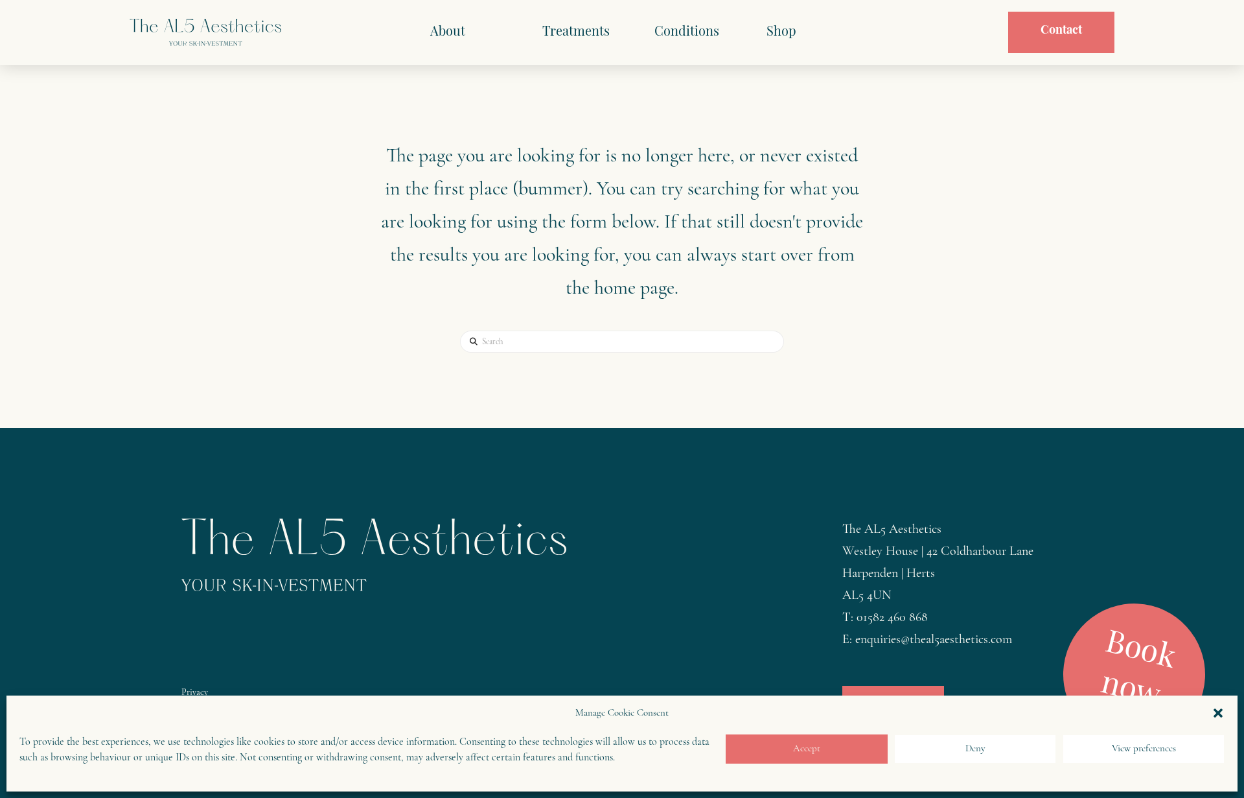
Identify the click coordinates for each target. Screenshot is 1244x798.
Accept (806, 749)
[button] (1218, 713)
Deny (975, 749)
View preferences (1144, 749)
